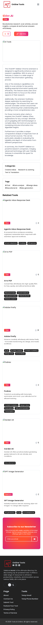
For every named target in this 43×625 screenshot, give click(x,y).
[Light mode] (6, 585)
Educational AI (10, 463)
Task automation (11, 296)
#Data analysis (18, 185)
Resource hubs (10, 293)
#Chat (7, 185)
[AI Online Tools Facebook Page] (16, 565)
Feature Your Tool (11, 606)
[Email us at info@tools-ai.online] (13, 565)
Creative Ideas (10, 170)
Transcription (9, 411)
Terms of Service (10, 613)
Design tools (9, 354)
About (6, 595)
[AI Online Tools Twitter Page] (19, 565)
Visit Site (23, 34)
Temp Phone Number (30, 599)
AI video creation (16, 350)
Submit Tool (8, 602)
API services (32, 243)
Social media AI (23, 293)
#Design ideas (31, 185)
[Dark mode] (13, 584)
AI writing (22, 243)
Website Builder (24, 296)
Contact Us (8, 599)
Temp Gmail (26, 595)
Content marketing (31, 350)
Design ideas (24, 405)
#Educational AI (11, 188)
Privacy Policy (9, 609)
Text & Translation (12, 172)
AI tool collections (11, 243)
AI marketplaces (28, 512)
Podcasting (9, 408)
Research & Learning (26, 170)
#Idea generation (26, 188)
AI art (6, 350)
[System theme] (9, 584)
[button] (21, 222)
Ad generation (10, 512)
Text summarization (22, 408)
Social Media (20, 354)
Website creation (10, 299)
